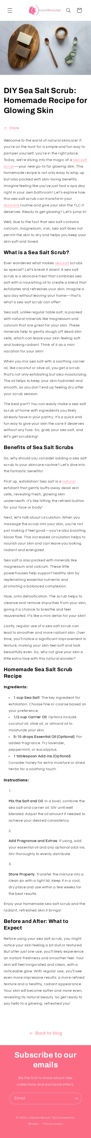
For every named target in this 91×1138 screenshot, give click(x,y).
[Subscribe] (76, 1098)
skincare (12, 205)
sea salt (62, 263)
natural (68, 481)
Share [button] (14, 128)
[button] (9, 10)
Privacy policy (53, 1124)
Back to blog (48, 1033)
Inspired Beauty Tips (42, 1117)
